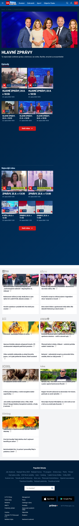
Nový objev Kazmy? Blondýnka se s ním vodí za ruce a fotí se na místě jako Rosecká (58, 403)
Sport (39, 3)
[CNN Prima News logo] (11, 3)
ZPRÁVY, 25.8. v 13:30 (13, 193)
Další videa (26, 128)
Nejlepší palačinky (40, 481)
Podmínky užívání (10, 508)
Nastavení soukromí (28, 519)
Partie (65, 472)
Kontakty (24, 505)
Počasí (70, 472)
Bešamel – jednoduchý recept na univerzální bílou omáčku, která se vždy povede (57, 355)
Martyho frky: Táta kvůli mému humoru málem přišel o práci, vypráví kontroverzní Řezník (58, 383)
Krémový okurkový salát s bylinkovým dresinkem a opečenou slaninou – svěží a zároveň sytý (57, 335)
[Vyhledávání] (67, 3)
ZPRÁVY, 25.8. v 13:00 (39, 193)
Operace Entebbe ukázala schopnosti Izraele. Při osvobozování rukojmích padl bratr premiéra (19, 345)
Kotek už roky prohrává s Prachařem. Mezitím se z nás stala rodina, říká (57, 288)
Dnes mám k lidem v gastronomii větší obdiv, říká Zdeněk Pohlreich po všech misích (57, 308)
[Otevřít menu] (2, 3)
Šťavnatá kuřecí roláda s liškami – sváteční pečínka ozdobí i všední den (58, 345)
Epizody (5, 64)
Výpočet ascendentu (67, 478)
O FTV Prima (8, 497)
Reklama (7, 502)
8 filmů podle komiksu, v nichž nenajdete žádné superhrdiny (18, 393)
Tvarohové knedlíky (26, 481)
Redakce (24, 515)
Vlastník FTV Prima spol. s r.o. (12, 515)
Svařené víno (9, 478)
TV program (47, 472)
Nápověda (25, 512)
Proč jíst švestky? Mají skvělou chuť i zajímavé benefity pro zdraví (18, 440)
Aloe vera (37, 478)
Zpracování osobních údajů (28, 508)
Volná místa (8, 500)
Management (26, 497)
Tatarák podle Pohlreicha (23, 478)
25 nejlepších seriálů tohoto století (15, 381)
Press (24, 500)
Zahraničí (30, 3)
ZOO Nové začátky (27, 475)
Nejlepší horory (36, 472)
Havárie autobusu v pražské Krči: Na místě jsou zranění (18, 308)
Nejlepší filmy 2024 (23, 472)
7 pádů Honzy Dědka (54, 475)
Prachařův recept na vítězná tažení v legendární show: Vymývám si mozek (57, 298)
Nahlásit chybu (9, 519)
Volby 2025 (66, 475)
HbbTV (7, 505)
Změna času (57, 472)
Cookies (7, 512)
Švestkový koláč (54, 481)
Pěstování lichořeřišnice (50, 478)
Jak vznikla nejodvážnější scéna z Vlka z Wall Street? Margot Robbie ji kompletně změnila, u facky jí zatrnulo (20, 404)
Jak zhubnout (10, 472)
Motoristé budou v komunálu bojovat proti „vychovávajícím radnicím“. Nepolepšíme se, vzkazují (17, 289)
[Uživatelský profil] (71, 3)
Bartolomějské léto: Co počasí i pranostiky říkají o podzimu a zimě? (19, 450)
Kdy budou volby (14, 475)
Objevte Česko (49, 3)
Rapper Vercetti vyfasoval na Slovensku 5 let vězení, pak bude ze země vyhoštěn (58, 393)
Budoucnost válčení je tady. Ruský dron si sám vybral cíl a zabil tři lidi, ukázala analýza (18, 298)
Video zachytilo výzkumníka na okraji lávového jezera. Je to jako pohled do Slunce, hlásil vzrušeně (20, 355)
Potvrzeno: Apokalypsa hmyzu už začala (16, 334)
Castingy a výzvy (27, 502)
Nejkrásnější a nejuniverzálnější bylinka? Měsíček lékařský (19, 430)
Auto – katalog (40, 475)
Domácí (21, 3)
